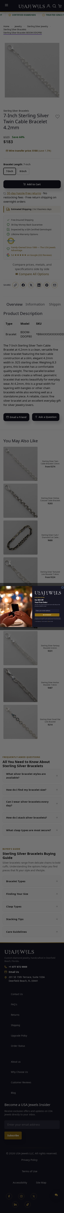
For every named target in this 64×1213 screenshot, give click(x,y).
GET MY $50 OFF (47, 614)
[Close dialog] (62, 588)
